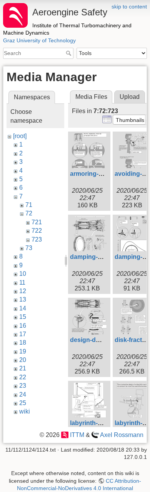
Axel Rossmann (121, 435)
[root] (20, 136)
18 (22, 342)
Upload (130, 96)
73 (28, 248)
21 (22, 368)
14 (22, 308)
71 (28, 205)
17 (22, 334)
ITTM (77, 435)
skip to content (129, 6)
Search (69, 53)
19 (22, 351)
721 (37, 222)
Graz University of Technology (39, 40)
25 (22, 403)
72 (28, 213)
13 (22, 299)
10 (22, 273)
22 (22, 377)
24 (22, 394)
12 (22, 291)
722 (37, 230)
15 (22, 317)
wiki (24, 411)
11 (22, 282)
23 (22, 385)
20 (22, 360)
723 (37, 239)
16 (22, 325)
